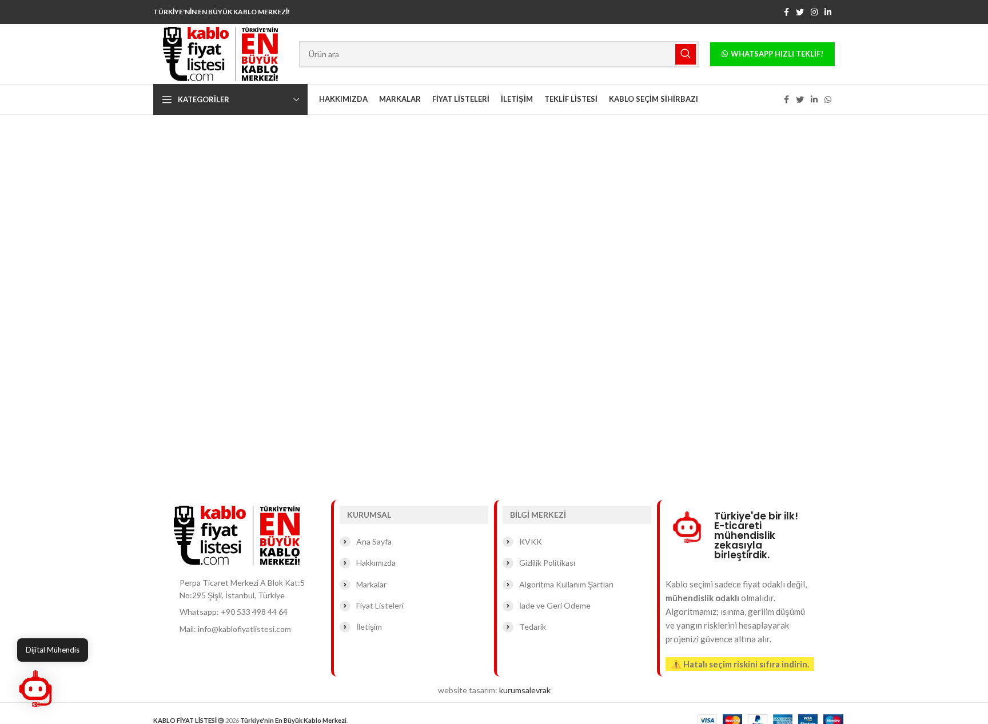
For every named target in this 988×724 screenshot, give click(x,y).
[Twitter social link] (799, 12)
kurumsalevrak (525, 690)
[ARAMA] (685, 54)
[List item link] (249, 612)
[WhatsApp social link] (828, 99)
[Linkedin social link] (828, 12)
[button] (35, 688)
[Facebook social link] (786, 12)
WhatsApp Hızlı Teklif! (777, 53)
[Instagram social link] (814, 12)
